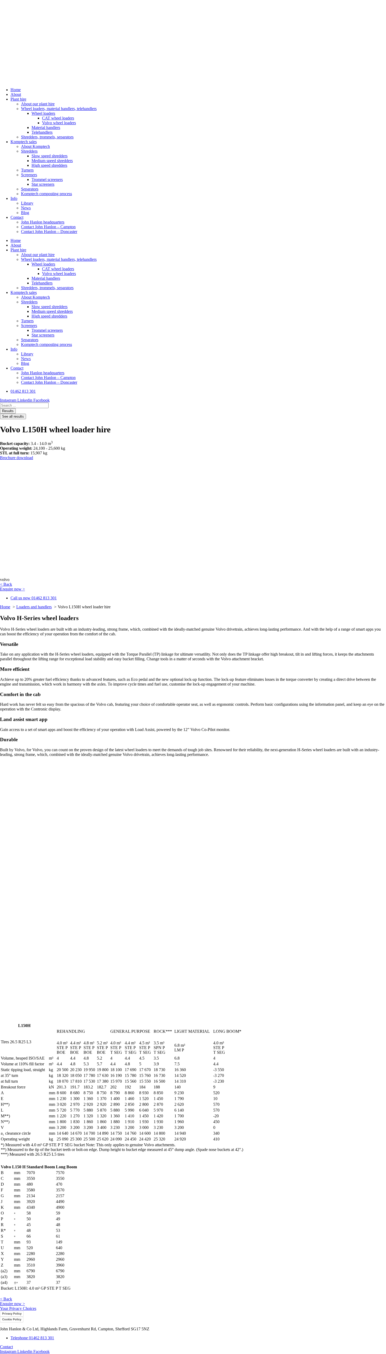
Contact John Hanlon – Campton (48, 227)
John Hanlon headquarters (42, 222)
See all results (13, 416)
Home (16, 89)
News (26, 208)
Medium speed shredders (52, 160)
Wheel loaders (43, 113)
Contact (17, 217)
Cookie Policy (11, 1319)
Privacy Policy (12, 1313)
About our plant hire (38, 104)
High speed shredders (49, 165)
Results (8, 411)
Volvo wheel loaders (59, 123)
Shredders (29, 151)
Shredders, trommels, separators (47, 137)
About (16, 94)
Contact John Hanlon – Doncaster (49, 231)
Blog (25, 212)
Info (14, 198)
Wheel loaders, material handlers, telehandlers (59, 108)
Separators (29, 189)
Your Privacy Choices (18, 1308)
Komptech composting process (46, 193)
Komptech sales (24, 141)
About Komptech (35, 146)
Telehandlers (42, 132)
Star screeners (43, 184)
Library (27, 203)
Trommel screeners (47, 179)
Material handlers (46, 127)
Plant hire (18, 99)
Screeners (29, 175)
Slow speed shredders (49, 156)
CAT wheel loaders (58, 118)
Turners (27, 170)
